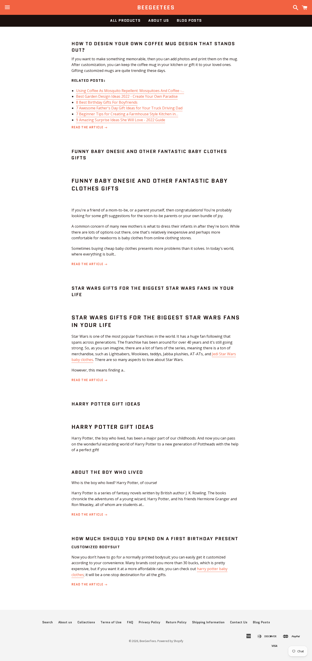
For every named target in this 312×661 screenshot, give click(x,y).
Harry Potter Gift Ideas (105, 404)
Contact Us (238, 622)
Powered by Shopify (170, 641)
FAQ (130, 622)
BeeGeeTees (156, 7)
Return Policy (176, 622)
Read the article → (89, 127)
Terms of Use (111, 622)
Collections (86, 622)
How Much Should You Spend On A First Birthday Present (154, 538)
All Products (125, 20)
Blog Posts (189, 20)
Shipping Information (208, 622)
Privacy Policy (149, 622)
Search (47, 622)
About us (158, 20)
